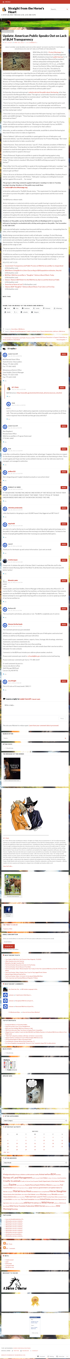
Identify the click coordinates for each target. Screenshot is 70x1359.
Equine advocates (20, 1185)
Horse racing (41, 1191)
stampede (60, 1197)
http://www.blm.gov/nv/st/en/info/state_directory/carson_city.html (39, 393)
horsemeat (34, 1191)
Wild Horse (62, 331)
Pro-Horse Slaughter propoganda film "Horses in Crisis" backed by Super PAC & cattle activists (30, 1043)
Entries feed (8, 1263)
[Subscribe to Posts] (4, 1244)
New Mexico (60, 1194)
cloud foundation (61, 1178)
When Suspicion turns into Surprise (14, 961)
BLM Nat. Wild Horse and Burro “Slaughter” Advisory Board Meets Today (29, 275)
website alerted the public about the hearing (43, 92)
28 (17, 1149)
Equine (12, 1184)
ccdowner (11, 995)
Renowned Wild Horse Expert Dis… (25, 1006)
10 (44, 1140)
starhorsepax (13, 560)
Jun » (8, 1152)
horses (47, 1191)
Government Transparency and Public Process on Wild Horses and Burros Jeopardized (34, 266)
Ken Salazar (31, 1194)
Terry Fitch (14, 1199)
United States (45, 1199)
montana (38, 1194)
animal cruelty (34, 1174)
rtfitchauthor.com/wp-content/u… (14, 1221)
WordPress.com (9, 1267)
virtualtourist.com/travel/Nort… (13, 1234)
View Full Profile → (8, 866)
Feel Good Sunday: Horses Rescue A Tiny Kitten (18, 967)
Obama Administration (46, 331)
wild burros (37, 1203)
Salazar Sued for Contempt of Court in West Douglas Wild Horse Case (24, 1037)
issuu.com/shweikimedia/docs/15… (14, 1219)
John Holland (25, 1194)
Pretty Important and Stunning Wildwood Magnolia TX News (21, 978)
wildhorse (56, 1203)
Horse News (7, 31)
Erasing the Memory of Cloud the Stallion (16, 1024)
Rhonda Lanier (13, 580)
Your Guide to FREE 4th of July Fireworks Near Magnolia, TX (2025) (23, 959)
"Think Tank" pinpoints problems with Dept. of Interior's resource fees (23, 1036)
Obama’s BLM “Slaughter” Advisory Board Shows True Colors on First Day (29, 287)
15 (26, 1143)
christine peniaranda (15, 508)
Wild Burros (21, 329)
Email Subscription (10, 934)
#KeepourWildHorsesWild (22, 1174)
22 (26, 1146)
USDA (10, 1203)
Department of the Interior (51, 1181)
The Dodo (37, 1199)
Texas (19, 1199)
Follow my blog (35, 1332)
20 (8, 1146)
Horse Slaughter (58, 1191)
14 (17, 1143)
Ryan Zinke (54, 1197)
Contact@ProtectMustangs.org (16, 187)
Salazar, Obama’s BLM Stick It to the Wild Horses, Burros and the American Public (32, 280)
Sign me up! (9, 946)
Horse (38, 331)
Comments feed (9, 1265)
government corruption (47, 1188)
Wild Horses (40, 1206)
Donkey (62, 1181)
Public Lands (36, 1197)
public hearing (58, 57)
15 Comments (31, 42)
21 (17, 1146)
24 (44, 1146)
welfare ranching (19, 1203)
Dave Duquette (34, 1181)
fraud (14, 1187)
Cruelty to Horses (25, 1181)
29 (26, 1149)
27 (8, 1149)
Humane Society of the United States (12, 1194)
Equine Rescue (30, 1185)
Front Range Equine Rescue (22, 1187)
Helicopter (10, 1191)
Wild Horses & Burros (50, 1206)
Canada (37, 1178)
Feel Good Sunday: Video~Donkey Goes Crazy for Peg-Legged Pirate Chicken (26, 972)
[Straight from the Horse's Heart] (35, 22)
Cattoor (50, 1178)
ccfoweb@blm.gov (34, 656)
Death (40, 1181)
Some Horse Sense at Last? (14, 284)
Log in (6, 1261)
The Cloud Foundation (27, 1199)
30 (35, 1149)
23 (35, 1146)
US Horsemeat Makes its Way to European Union (18, 1039)
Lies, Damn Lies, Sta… (14, 989)
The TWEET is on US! (10, 925)
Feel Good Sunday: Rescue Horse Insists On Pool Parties (20, 965)
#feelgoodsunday (9, 1174)
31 (44, 1149)
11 (53, 1140)
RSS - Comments (10, 1248)
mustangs (49, 1194)
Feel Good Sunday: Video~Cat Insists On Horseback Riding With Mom (24, 976)
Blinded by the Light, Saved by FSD (14, 963)
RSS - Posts (9, 1244)
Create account (9, 1260)
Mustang (43, 1194)
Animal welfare (44, 1174)
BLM (53, 1174)
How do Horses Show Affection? (31, 1012)
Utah (13, 1203)
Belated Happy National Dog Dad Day (15, 974)
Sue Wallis (9, 1199)
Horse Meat (25, 1191)
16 (35, 1143)
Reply (64, 354)
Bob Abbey (58, 1174)
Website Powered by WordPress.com (13, 1355)
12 (62, 1140)
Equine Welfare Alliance (43, 1185)
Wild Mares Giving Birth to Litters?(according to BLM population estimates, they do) (33, 270)
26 (62, 1146)
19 (62, 1143)
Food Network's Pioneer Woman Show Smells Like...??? (20, 1041)
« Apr (4, 1152)
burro (33, 1178)
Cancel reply (36, 699)
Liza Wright (12, 681)
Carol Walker (44, 1178)
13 (8, 1143)
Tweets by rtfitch (7, 929)
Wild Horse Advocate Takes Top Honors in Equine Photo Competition (23, 1030)
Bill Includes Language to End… (30, 989)
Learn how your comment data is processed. (44, 725)
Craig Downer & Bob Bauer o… (24, 995)
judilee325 (12, 471)
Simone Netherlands (15, 624)
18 (53, 1143)
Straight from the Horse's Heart (26, 10)
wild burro (56, 331)
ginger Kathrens (34, 1187)
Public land (28, 1197)
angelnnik (11, 523)
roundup (49, 1197)
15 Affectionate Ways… (14, 1012)
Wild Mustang (26, 1348)
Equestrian (6, 1185)
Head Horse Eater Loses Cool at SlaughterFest (17, 1026)
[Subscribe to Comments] (4, 1248)
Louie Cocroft (25, 699)
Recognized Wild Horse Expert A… (25, 1000)
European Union (56, 1185)
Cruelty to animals (31, 331)
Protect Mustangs (55, 52)
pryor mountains (21, 1197)
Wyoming (14, 1209)
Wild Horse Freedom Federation (21, 1206)
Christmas (54, 1178)
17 (44, 1143)
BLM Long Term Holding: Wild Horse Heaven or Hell (19, 1028)
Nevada (54, 1194)
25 (53, 1146)
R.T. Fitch (8, 42)
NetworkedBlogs (33, 1317)
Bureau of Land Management (18, 331)
